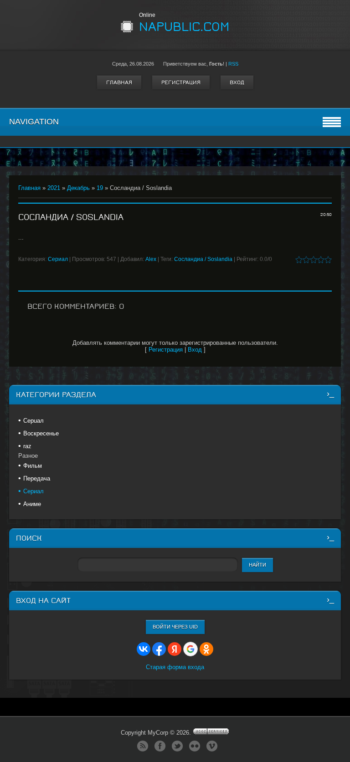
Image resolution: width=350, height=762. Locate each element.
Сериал (58, 259)
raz (27, 446)
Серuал (33, 420)
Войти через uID (175, 626)
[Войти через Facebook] (159, 649)
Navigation (34, 121)
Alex (150, 259)
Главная (119, 82)
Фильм (32, 465)
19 (100, 187)
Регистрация (181, 82)
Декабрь (78, 187)
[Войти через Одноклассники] (206, 649)
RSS (233, 63)
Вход (237, 82)
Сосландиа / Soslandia (203, 259)
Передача (36, 478)
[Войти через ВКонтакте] (143, 649)
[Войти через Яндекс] (174, 649)
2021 (53, 187)
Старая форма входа (175, 667)
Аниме (32, 504)
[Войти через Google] (190, 649)
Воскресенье (41, 433)
